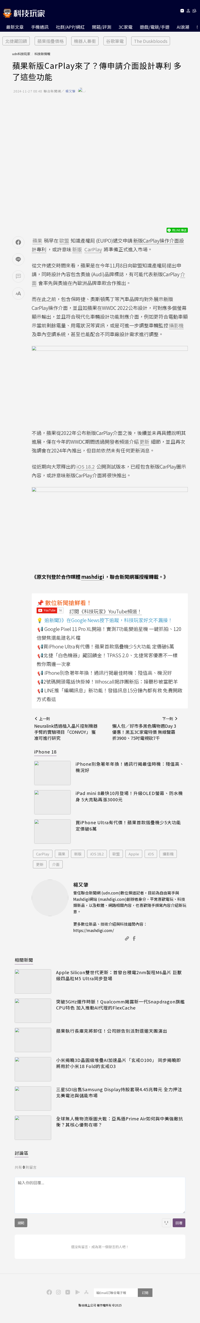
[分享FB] (18, 242)
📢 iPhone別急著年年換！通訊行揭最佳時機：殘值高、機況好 (104, 672)
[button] (188, 12)
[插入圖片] (166, 1222)
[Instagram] (57, 1291)
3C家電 (125, 27)
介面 (56, 864)
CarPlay (42, 853)
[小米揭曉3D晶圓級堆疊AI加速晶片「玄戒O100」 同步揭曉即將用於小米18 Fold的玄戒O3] (33, 1069)
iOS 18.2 (97, 853)
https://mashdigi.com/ (93, 930)
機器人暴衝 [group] (85, 41)
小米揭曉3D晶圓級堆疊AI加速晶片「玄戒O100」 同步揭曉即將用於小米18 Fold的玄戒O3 (118, 1063)
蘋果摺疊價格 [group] (50, 41)
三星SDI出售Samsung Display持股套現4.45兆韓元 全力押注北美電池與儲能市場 (119, 1092)
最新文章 (15, 27)
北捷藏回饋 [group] (16, 41)
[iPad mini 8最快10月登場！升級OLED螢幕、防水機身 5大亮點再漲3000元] (52, 802)
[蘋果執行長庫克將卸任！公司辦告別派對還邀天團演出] (33, 1040)
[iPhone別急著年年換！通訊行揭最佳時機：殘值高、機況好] (52, 773)
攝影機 (168, 853)
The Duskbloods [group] (150, 41)
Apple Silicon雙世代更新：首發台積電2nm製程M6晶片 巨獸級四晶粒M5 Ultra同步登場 (119, 975)
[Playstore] (76, 1291)
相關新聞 (24, 960)
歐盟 (116, 853)
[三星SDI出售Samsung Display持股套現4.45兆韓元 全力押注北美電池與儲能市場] (33, 1098)
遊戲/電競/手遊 (155, 27)
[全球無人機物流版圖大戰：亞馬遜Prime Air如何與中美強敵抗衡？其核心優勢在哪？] (33, 1128)
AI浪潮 (183, 27)
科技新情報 (42, 53)
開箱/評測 (101, 27)
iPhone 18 (45, 751)
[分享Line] (18, 259)
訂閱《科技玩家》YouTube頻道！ (105, 611)
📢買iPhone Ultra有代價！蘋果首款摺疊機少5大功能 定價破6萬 (105, 646)
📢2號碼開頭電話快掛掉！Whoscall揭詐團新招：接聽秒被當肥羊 (107, 681)
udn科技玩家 (21, 53)
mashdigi (92, 576)
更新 (39, 864)
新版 (77, 853)
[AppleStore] (85, 1291)
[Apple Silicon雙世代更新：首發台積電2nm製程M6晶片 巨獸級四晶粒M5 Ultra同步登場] (33, 981)
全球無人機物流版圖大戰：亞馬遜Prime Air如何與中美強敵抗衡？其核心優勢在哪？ (119, 1122)
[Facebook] (48, 1291)
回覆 (179, 1222)
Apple (134, 853)
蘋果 (61, 853)
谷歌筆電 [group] (115, 41)
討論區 (22, 1153)
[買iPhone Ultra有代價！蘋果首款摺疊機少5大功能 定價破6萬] (52, 831)
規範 (21, 1222)
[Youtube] (182, 12)
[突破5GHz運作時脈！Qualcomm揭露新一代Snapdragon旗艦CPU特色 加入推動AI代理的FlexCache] (33, 1011)
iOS (151, 853)
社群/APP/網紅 (70, 27)
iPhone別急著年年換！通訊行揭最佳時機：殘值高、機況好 (130, 767)
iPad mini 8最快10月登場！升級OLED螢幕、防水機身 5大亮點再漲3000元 (129, 796)
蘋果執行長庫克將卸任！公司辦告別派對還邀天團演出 (111, 1031)
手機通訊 (40, 27)
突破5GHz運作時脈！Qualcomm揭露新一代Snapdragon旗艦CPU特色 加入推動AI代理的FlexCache (120, 1005)
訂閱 (145, 1292)
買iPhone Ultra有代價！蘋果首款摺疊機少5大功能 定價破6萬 (128, 825)
